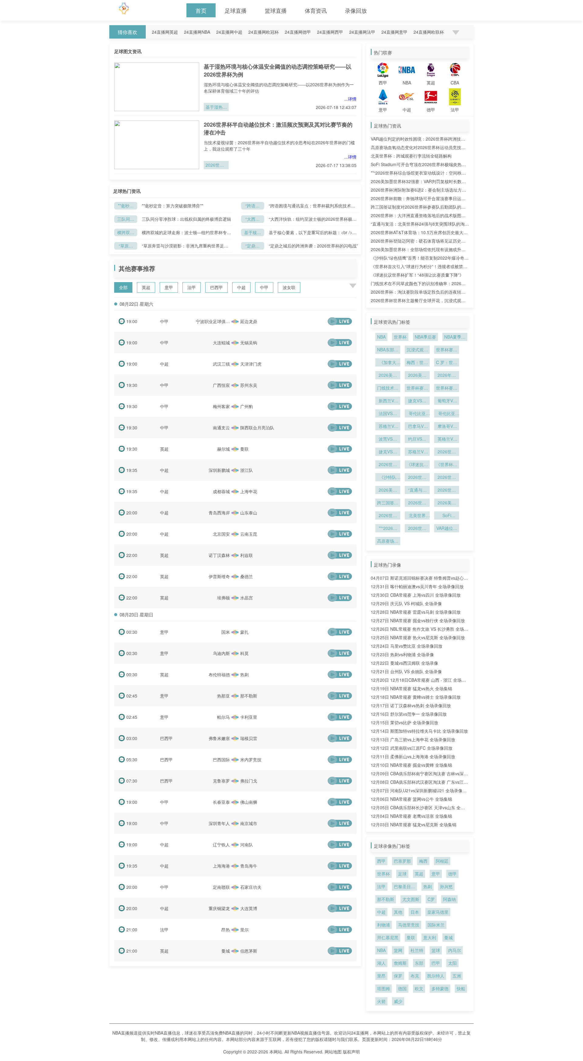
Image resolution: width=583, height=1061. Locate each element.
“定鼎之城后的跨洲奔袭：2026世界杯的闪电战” (253, 246)
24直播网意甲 (394, 32)
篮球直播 (276, 10)
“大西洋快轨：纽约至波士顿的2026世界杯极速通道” (253, 219)
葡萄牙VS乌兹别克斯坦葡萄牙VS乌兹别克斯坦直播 (446, 401)
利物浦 (383, 925)
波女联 (289, 287)
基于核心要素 (252, 232)
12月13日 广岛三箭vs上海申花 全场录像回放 (413, 739)
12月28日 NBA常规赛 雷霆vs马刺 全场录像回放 (416, 612)
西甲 (381, 861)
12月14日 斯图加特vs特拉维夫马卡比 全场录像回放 (419, 731)
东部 (419, 963)
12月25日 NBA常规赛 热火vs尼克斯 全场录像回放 (418, 637)
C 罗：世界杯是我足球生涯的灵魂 (446, 363)
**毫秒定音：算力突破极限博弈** (125, 206)
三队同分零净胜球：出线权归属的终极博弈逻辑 (125, 219)
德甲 (452, 874)
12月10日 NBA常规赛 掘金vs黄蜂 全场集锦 (411, 765)
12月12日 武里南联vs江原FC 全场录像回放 (411, 748)
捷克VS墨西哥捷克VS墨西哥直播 (417, 401)
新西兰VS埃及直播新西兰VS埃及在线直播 (387, 401)
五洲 (456, 976)
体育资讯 (316, 10)
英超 (146, 287)
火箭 (381, 1001)
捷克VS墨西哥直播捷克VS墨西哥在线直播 (387, 452)
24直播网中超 (229, 32)
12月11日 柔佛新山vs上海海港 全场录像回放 (413, 756)
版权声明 (351, 1052)
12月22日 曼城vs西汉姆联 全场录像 (404, 663)
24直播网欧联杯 (429, 32)
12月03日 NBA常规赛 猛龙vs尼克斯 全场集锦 (413, 824)
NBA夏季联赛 (454, 337)
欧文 (419, 988)
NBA (381, 337)
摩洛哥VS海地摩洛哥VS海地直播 (446, 426)
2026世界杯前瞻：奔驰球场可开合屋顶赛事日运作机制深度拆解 (387, 516)
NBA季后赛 (425, 337)
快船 (461, 988)
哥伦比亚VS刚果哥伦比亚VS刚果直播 (417, 414)
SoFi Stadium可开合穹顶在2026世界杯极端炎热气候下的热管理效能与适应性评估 (446, 516)
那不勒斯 (385, 899)
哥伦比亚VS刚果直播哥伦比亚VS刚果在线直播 (446, 414)
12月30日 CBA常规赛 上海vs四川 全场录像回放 (416, 595)
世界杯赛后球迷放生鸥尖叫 (417, 388)
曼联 (411, 937)
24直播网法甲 (362, 32)
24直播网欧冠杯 (263, 32)
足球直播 (236, 10)
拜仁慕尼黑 (387, 937)
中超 (241, 287)
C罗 (431, 899)
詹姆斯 (400, 963)
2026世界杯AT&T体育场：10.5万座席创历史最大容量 (446, 477)
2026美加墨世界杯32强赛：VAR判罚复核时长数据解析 (446, 503)
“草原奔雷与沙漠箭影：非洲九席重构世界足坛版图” (125, 246)
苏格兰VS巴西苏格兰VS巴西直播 (417, 452)
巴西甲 (216, 287)
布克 (415, 976)
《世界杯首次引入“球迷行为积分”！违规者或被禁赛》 (446, 465)
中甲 (264, 287)
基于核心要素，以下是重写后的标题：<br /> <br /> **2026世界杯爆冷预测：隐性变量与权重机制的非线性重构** (313, 232)
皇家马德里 (437, 912)
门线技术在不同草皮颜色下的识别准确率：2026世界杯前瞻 (387, 388)
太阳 (452, 963)
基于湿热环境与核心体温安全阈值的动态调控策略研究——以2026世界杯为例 (216, 107)
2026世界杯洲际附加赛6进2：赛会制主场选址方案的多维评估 (417, 503)
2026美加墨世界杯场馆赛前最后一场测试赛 (417, 375)
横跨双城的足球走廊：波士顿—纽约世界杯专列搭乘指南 (125, 232)
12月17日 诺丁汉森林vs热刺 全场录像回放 (411, 705)
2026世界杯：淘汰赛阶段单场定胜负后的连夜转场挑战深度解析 (387, 465)
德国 (402, 988)
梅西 (423, 861)
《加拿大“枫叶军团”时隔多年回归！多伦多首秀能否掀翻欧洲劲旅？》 (387, 363)
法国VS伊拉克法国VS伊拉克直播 (388, 414)
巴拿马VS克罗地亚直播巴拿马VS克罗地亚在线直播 (417, 426)
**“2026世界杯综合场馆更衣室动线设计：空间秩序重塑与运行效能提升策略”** (387, 528)
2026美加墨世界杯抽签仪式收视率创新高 (387, 375)
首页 (201, 10)
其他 (398, 912)
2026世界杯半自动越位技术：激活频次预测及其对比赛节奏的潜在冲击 (216, 165)
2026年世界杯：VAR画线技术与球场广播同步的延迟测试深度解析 (446, 375)
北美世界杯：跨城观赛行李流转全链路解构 (411, 156)
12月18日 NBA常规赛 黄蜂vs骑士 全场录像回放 (416, 697)
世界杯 (400, 337)
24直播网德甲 (298, 32)
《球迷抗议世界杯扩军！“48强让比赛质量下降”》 (417, 275)
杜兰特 (417, 950)
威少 (398, 1001)
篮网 (398, 950)
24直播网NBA (197, 32)
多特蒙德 (439, 988)
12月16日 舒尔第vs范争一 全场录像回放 (409, 714)
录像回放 (356, 10)
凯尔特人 (435, 976)
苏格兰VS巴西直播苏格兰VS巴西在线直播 (387, 426)
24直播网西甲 (330, 32)
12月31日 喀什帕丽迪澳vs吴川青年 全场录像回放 (417, 586)
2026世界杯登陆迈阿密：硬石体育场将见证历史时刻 (417, 477)
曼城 (448, 937)
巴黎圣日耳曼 (404, 887)
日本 (415, 912)
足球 (402, 874)
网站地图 (333, 1052)
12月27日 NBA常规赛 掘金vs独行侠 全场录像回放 (418, 620)
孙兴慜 (446, 886)
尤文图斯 (410, 899)
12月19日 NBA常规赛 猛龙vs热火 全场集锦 (411, 688)
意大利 (429, 937)
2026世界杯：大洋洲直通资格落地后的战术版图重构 (446, 490)
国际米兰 (436, 925)
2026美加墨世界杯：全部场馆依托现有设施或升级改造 (387, 490)
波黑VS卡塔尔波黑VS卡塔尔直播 (388, 439)
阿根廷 (442, 861)
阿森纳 (449, 899)
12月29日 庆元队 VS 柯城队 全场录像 (406, 603)
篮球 (435, 950)
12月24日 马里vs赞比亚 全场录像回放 (406, 646)
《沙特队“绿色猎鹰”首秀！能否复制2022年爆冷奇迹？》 (387, 477)
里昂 (381, 976)
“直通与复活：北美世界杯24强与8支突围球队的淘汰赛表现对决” (417, 490)
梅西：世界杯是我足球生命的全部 (417, 363)
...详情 (350, 99)
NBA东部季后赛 (387, 350)
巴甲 (435, 963)
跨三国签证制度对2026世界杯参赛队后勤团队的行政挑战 (387, 503)
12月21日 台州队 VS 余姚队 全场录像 (406, 671)
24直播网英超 (165, 32)
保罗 (398, 976)
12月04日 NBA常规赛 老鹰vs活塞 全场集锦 (411, 816)
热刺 (427, 886)
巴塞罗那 (402, 861)
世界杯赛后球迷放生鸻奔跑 (446, 388)
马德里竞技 (408, 925)
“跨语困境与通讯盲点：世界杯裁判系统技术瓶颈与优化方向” (252, 206)
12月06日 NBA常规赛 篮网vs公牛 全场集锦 (411, 799)
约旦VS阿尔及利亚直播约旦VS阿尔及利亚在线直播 (417, 439)
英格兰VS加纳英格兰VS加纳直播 (446, 439)
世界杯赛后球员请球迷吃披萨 (446, 350)
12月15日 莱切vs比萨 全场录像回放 (404, 722)
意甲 (169, 287)
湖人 (381, 963)
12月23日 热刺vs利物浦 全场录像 (402, 654)
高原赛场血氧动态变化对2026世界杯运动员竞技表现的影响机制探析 (387, 541)
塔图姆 (383, 988)
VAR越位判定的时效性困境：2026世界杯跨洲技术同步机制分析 (446, 528)
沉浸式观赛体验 (417, 350)
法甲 (191, 287)
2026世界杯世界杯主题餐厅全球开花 (446, 452)
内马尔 (454, 950)
